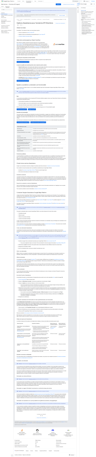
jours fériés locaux (52, 328)
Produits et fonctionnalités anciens (25, 11)
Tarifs (23, 1)
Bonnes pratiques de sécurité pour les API (21, 445)
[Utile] (64, 19)
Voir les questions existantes (22, 61)
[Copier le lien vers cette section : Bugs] (20, 96)
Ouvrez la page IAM (22, 279)
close (94, 4)
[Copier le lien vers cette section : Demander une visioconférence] (32, 376)
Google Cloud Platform (43, 450)
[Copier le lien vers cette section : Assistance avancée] (27, 174)
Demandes (33, 259)
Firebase (36, 450)
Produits (19, 1)
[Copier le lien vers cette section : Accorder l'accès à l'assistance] (32, 275)
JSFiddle (37, 75)
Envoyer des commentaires (60, 23)
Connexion (93, 1)
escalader (61, 203)
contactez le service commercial (40, 188)
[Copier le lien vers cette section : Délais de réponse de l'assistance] (33, 319)
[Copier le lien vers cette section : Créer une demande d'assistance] (33, 228)
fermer (57, 203)
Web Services (4, 4)
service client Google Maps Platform (50, 180)
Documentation (28, 1)
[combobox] (77, 1)
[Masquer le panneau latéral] (12, 455)
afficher (55, 203)
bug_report (91, 4)
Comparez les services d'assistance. (53, 165)
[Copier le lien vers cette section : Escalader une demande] (29, 360)
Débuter (58, 4)
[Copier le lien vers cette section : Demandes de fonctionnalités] (29, 112)
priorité (42, 134)
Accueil (18, 19)
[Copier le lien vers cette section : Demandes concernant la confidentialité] (32, 354)
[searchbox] (6, 9)
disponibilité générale (20, 337)
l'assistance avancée (32, 391)
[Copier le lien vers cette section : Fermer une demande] (25, 269)
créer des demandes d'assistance (45, 203)
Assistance (58, 445)
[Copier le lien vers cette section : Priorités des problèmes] (27, 154)
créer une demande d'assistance (52, 91)
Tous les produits (56, 450)
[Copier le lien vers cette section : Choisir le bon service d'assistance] (36, 163)
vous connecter (36, 46)
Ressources (8, 6)
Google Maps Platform (27, 19)
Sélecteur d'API (17, 443)
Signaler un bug (31, 109)
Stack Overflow (30, 32)
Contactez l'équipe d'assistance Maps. (25, 36)
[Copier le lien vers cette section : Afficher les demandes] (26, 257)
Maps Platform (10, 1)
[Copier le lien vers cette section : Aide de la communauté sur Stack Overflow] (41, 40)
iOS (35, 443)
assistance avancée (26, 91)
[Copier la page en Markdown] (21, 25)
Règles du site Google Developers (27, 422)
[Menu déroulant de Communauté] (43, 1)
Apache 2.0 (63, 421)
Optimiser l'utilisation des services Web (21, 446)
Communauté (40, 1)
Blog (35, 1)
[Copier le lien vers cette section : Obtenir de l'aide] (27, 28)
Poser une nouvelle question (22, 80)
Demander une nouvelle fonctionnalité (37, 122)
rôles (54, 277)
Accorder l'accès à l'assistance (50, 223)
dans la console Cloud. (51, 240)
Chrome (31, 450)
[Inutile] (65, 19)
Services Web (37, 446)
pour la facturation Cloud (30, 197)
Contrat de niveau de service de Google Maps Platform (43, 394)
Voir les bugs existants (21, 109)
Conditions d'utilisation (59, 446)
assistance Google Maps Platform (29, 170)
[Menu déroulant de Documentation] (32, 1)
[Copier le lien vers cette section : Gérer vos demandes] (27, 251)
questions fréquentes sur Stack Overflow (32, 77)
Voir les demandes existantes (22, 122)
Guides (2, 6)
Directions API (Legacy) (14, 4)
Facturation (34, 236)
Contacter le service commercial (68, 4)
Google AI (50, 450)
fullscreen (92, 4)
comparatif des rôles (21, 225)
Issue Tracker (41, 34)
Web (36, 445)
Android (27, 450)
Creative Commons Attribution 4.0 (41, 421)
